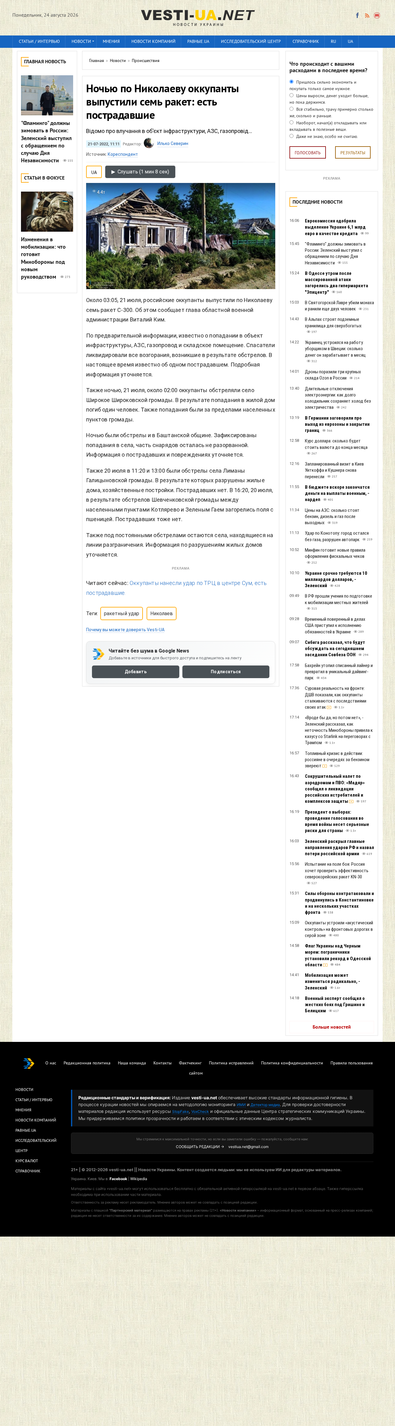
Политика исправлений (231, 1063)
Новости (81, 41)
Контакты (162, 1063)
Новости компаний (153, 41)
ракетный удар (121, 613)
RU (333, 41)
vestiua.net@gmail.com (248, 1146)
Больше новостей (332, 1027)
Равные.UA (198, 41)
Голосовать (308, 153)
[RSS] (367, 15)
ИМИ (241, 1104)
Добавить (136, 671)
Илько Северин (172, 143)
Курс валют (26, 1161)
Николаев (161, 613)
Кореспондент (123, 154)
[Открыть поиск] (377, 15)
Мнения (111, 41)
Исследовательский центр (251, 41)
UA (350, 41)
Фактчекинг (190, 1063)
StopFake (180, 1111)
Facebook (118, 1178)
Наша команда (132, 1063)
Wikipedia (138, 1178)
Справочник (306, 41)
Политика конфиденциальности (292, 1063)
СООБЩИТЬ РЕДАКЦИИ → (200, 1146)
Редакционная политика (87, 1063)
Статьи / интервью (39, 41)
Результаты (352, 153)
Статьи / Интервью (33, 1100)
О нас (50, 1063)
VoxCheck (200, 1111)
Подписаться (226, 671)
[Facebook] (357, 15)
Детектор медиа (265, 1104)
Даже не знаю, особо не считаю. (326, 136)
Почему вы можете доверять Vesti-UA (125, 629)
